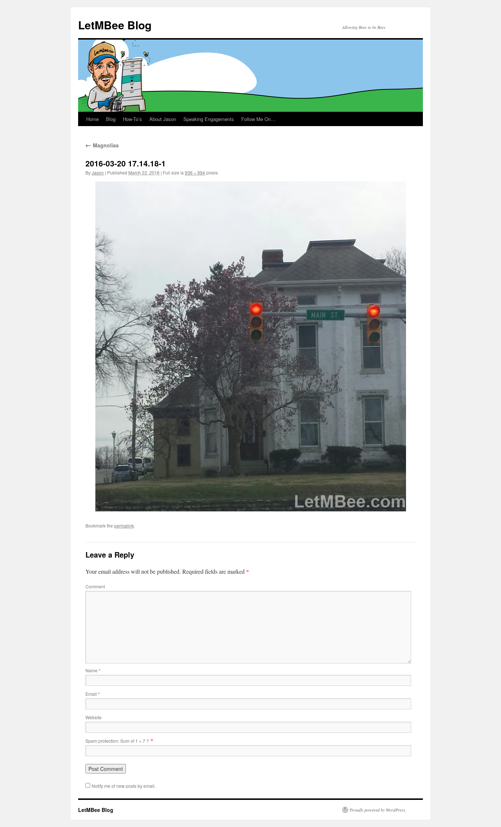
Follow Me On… (258, 118)
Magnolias (102, 145)
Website (93, 717)
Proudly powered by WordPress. (378, 810)
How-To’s (132, 118)
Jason (98, 172)
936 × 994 (195, 172)
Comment (95, 586)
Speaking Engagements (208, 118)
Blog (111, 118)
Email (92, 694)
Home (92, 118)
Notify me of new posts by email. (124, 786)
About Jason (162, 118)
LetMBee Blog (114, 25)
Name (92, 670)
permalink (124, 525)
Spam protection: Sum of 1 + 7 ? (117, 741)
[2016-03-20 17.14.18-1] (250, 346)
